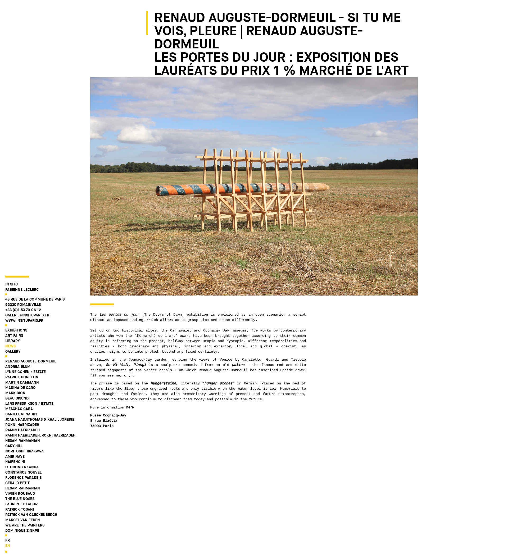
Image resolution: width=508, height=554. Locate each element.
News (10, 346)
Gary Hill (13, 445)
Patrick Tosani (19, 509)
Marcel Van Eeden (22, 519)
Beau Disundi (17, 398)
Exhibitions (16, 330)
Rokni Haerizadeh (22, 424)
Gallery (12, 351)
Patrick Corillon (21, 377)
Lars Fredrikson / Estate (29, 403)
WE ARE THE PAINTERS (24, 525)
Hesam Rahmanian (22, 488)
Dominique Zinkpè (22, 530)
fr (7, 540)
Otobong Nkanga (22, 467)
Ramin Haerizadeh (22, 430)
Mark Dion (15, 392)
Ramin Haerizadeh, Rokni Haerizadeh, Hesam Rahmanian (40, 438)
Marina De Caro (20, 387)
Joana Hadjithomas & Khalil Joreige (39, 419)
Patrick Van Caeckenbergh (31, 514)
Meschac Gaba (19, 408)
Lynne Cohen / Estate (25, 371)
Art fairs (14, 335)
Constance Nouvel (23, 472)
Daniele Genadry (21, 414)
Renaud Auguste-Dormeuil (30, 361)
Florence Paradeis (23, 477)
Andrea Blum (17, 366)
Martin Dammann (22, 382)
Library (12, 340)
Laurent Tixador (21, 504)
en (7, 545)
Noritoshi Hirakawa (24, 451)
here (130, 407)
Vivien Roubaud (20, 493)
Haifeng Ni (15, 461)
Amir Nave (15, 456)
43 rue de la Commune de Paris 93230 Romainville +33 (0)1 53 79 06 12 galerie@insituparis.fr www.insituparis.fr (35, 310)
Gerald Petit (17, 482)
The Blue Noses (19, 498)
